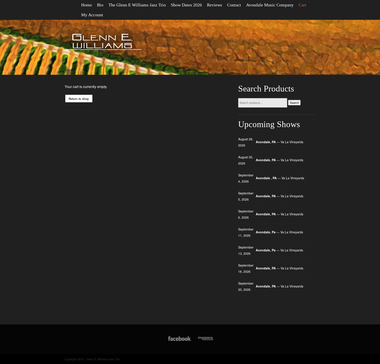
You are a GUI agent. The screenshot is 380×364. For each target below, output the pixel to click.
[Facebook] (180, 340)
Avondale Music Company (270, 4)
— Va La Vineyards (279, 142)
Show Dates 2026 (186, 4)
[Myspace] (205, 340)
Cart (302, 4)
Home (86, 4)
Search (294, 103)
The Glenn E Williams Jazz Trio (137, 4)
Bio (100, 4)
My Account (92, 14)
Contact (234, 4)
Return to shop (79, 99)
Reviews (214, 4)
